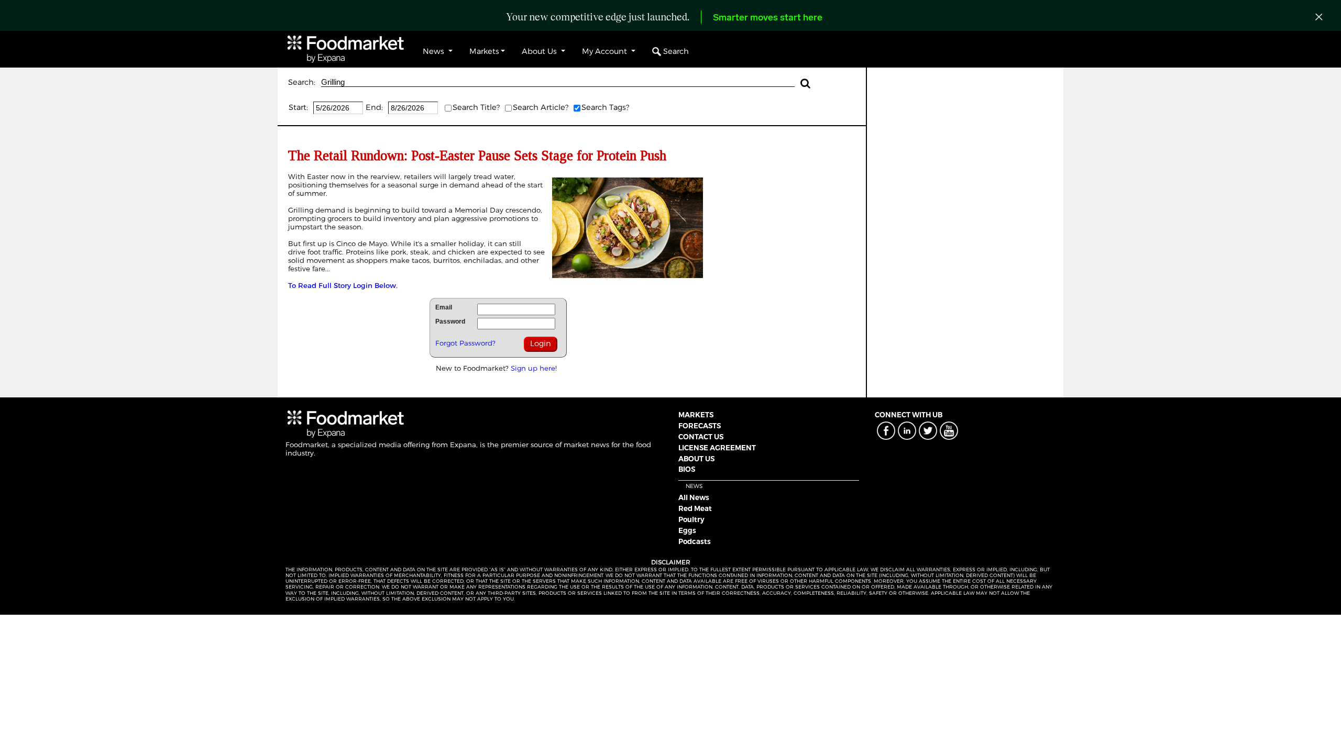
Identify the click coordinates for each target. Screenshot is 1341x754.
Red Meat (695, 508)
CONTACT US (700, 437)
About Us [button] (540, 51)
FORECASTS (699, 426)
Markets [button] (484, 51)
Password (450, 321)
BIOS (686, 469)
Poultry (691, 519)
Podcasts (694, 541)
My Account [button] (605, 51)
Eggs (687, 530)
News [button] (434, 51)
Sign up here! (534, 368)
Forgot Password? (465, 343)
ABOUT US (696, 458)
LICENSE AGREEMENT (717, 447)
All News (693, 497)
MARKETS (695, 415)
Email (443, 307)
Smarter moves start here (767, 18)
